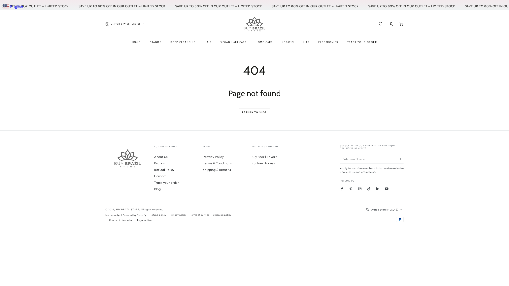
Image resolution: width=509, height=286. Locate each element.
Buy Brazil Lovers (264, 157)
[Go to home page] (254, 24)
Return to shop (254, 112)
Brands (159, 163)
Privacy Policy (213, 157)
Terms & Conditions (217, 163)
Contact (160, 176)
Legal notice (144, 219)
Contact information (121, 219)
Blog (157, 189)
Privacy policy (178, 214)
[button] (381, 24)
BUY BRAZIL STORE (127, 209)
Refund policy (158, 214)
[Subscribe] (401, 159)
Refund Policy (164, 170)
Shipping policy (222, 214)
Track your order (166, 183)
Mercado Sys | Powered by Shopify (125, 215)
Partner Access (263, 163)
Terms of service (199, 214)
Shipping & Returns (217, 170)
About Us (161, 157)
